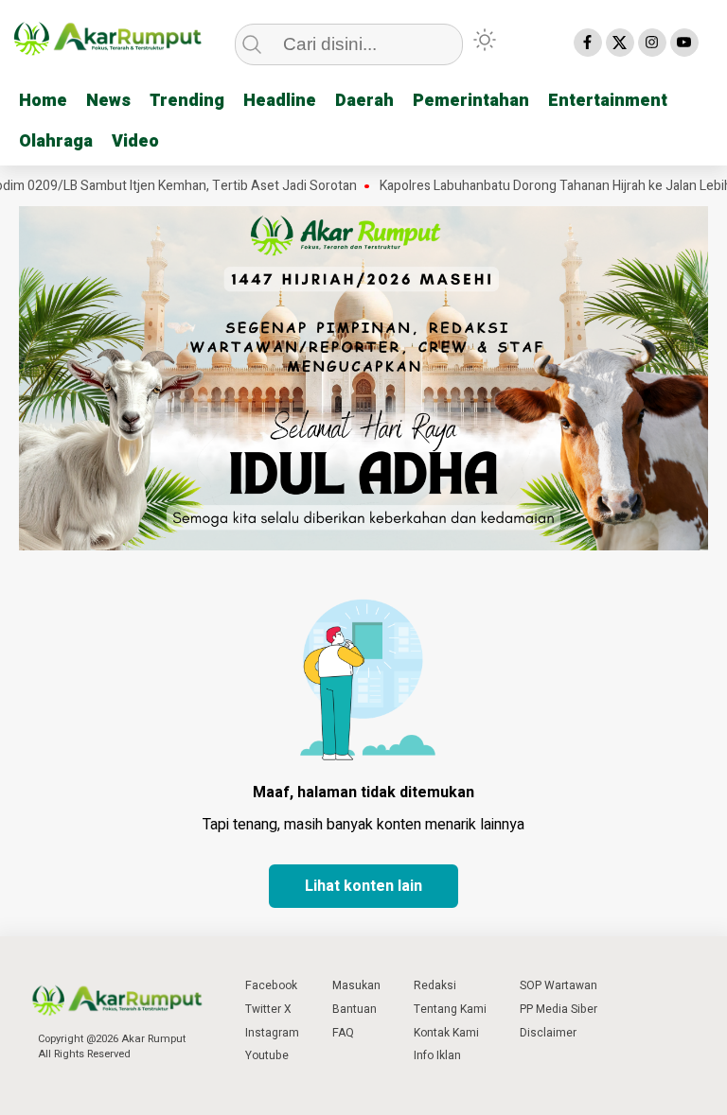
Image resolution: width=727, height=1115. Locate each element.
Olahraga (56, 141)
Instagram (272, 1032)
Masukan (356, 985)
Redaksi (435, 985)
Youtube (267, 1055)
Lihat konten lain (363, 886)
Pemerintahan (471, 100)
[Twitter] (620, 42)
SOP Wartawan (558, 985)
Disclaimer (548, 1032)
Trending (187, 100)
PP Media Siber (558, 1009)
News (108, 100)
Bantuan (354, 1009)
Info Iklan (437, 1055)
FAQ (343, 1032)
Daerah (364, 100)
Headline (279, 100)
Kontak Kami (446, 1032)
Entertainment (607, 100)
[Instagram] (652, 42)
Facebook (271, 985)
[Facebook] (588, 42)
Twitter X (268, 1009)
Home (43, 100)
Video (135, 141)
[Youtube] (684, 42)
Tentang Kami (450, 1009)
